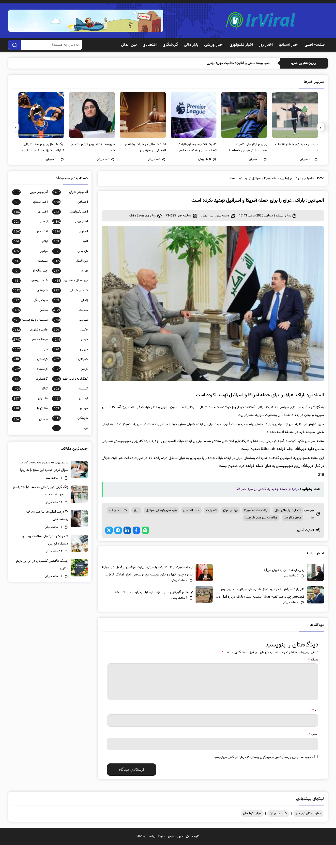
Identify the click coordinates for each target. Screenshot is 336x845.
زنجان (71, 300)
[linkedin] (127, 530)
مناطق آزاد (30, 408)
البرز (71, 241)
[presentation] (320, 127)
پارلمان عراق (230, 510)
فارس (70, 339)
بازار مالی (191, 45)
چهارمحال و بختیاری (70, 280)
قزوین (71, 349)
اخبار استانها (289, 45)
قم (30, 349)
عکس (71, 329)
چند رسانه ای (31, 270)
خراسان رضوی (30, 280)
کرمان (70, 369)
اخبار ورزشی (214, 45)
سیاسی (70, 319)
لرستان (70, 398)
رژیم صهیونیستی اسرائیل (161, 510)
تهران (71, 270)
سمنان (30, 310)
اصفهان (70, 231)
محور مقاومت (292, 517)
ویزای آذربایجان (252, 813)
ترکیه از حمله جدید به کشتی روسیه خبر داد (267, 489)
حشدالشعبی (191, 510)
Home (320, 178)
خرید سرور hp (278, 813)
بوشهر (30, 251)
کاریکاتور (71, 359)
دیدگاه (313, 659)
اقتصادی (150, 45)
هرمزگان (70, 418)
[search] (14, 45)
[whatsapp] (145, 530)
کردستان (30, 359)
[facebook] (136, 530)
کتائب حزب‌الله (118, 510)
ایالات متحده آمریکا (256, 510)
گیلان (30, 388)
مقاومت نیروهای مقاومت (261, 517)
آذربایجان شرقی (70, 192)
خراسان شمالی (71, 290)
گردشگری (170, 45)
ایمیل (313, 733)
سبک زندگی (30, 300)
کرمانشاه (30, 369)
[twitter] (109, 530)
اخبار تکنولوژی (241, 45)
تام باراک (211, 510)
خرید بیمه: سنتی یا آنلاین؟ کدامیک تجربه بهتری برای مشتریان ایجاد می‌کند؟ (219, 63)
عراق (136, 510)
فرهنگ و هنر (29, 339)
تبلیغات (31, 260)
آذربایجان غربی (30, 192)
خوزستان (30, 290)
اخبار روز (266, 45)
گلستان (71, 388)
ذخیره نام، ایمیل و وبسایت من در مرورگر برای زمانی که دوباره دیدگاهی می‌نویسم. (263, 757)
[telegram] (118, 530)
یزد (71, 428)
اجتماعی (70, 202)
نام (315, 710)
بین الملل (129, 45)
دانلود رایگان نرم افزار (308, 813)
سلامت (70, 310)
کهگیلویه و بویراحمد (70, 378)
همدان (30, 419)
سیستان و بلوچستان (30, 319)
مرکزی (71, 408)
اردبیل (30, 221)
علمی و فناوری (30, 329)
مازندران (30, 398)
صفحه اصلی (315, 45)
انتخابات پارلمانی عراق (288, 510)
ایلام (30, 241)
